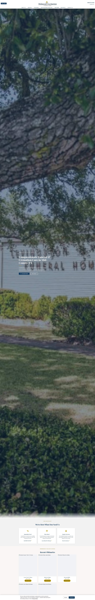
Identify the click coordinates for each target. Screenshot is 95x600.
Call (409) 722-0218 (28, 540)
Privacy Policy (35, 598)
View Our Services (66, 540)
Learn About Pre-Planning (47, 540)
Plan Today (4, 3)
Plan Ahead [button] (36, 7)
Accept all (72, 597)
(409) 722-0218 (90, 2)
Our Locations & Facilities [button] (46, 7)
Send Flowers (28, 580)
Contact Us (70, 7)
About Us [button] (23, 7)
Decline (65, 597)
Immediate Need (24, 273)
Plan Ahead (34, 273)
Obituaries (57, 7)
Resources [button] (63, 7)
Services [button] (30, 7)
